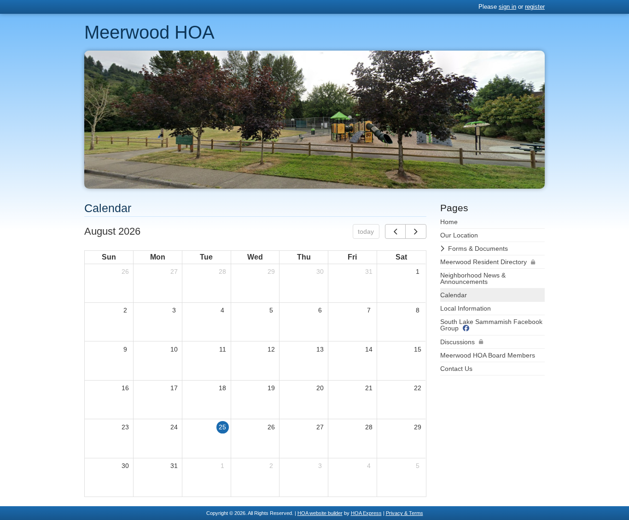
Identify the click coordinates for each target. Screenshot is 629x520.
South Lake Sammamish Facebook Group (491, 325)
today (366, 231)
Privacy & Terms (404, 513)
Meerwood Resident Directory (483, 262)
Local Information (465, 308)
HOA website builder (320, 513)
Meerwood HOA (149, 32)
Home (449, 221)
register (535, 6)
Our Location (459, 235)
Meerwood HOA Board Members (487, 355)
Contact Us (456, 368)
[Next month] (415, 231)
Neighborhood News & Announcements (473, 278)
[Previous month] (395, 231)
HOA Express (366, 513)
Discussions (457, 342)
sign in (507, 6)
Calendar (453, 295)
